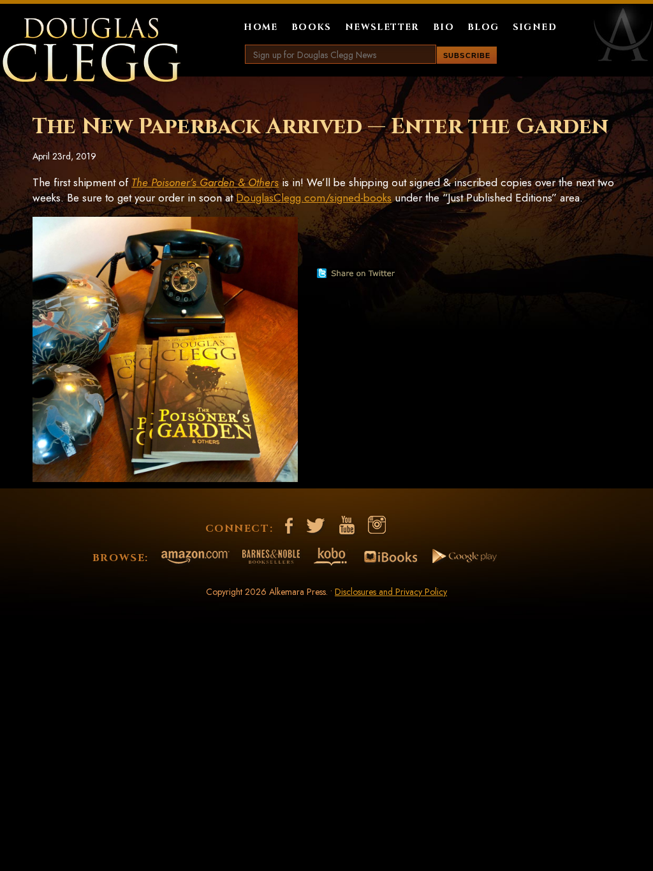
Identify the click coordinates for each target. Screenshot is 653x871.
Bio (443, 27)
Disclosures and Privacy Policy (391, 591)
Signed (535, 27)
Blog (483, 27)
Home (261, 27)
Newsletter (382, 27)
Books (311, 27)
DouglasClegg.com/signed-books (314, 197)
